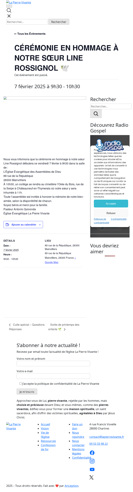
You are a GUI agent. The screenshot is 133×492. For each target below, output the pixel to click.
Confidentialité (81, 458)
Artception (71, 486)
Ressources (48, 441)
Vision (45, 428)
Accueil (45, 424)
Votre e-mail (25, 371)
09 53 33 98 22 (98, 444)
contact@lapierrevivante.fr (106, 437)
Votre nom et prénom (31, 359)
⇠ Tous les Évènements (30, 34)
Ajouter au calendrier (23, 224)
